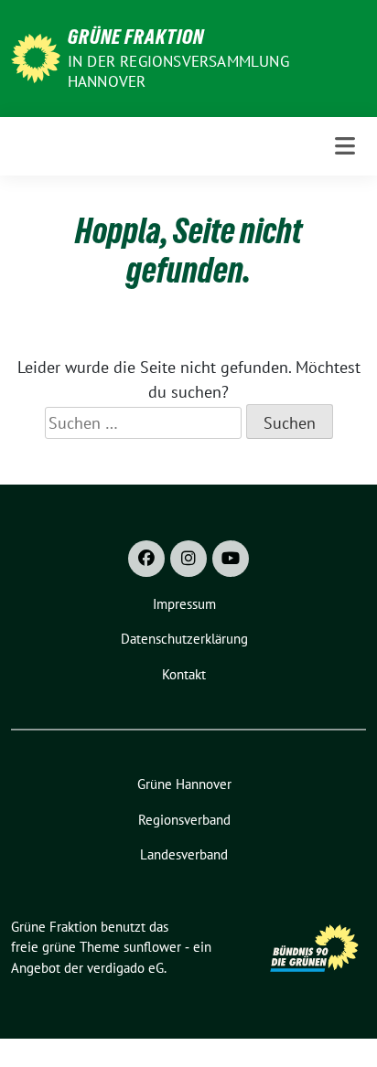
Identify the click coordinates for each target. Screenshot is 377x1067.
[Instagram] (188, 558)
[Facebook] (146, 558)
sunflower (152, 946)
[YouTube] (230, 558)
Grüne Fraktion (136, 36)
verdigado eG (125, 967)
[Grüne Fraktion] (35, 56)
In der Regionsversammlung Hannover (178, 71)
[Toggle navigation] (345, 146)
